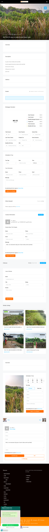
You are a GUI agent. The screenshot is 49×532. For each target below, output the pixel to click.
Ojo (4, 502)
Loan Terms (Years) (9, 137)
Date (20, 160)
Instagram (35, 520)
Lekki (5, 475)
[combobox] (11, 163)
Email (33, 172)
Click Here (18, 206)
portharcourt (6, 500)
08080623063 (14, 222)
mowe (5, 496)
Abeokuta (6, 494)
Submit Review (9, 298)
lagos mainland (7, 473)
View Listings (41, 214)
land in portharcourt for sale (33, 350)
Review (6, 287)
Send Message (14, 455)
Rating (26, 282)
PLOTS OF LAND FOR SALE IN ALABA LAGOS (13, 327)
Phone (20, 172)
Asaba (5, 506)
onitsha (5, 504)
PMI (19, 143)
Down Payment (22, 132)
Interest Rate (34, 132)
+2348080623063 (22, 222)
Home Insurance (35, 137)
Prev (9, 420)
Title (6, 282)
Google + (21, 520)
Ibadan (5, 498)
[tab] (45, 8)
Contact (27, 477)
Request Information (10, 255)
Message (7, 177)
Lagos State (6, 487)
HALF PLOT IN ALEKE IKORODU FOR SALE (35, 327)
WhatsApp (30, 222)
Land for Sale (12, 334)
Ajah (6, 479)
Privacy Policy (27, 523)
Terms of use (28, 481)
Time (33, 160)
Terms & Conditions (34, 523)
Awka (5, 485)
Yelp (22, 521)
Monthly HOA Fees (9, 143)
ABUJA (5, 481)
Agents (27, 479)
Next (40, 420)
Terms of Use (20, 188)
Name (6, 172)
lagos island (6, 477)
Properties (28, 475)
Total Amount (8, 132)
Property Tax (21, 137)
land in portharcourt (18, 334)
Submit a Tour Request (10, 191)
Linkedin (28, 520)
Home (5, 34)
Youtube (28, 521)
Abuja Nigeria (8, 483)
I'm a (26, 236)
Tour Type (7, 160)
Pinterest (42, 520)
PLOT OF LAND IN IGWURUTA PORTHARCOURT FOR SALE (16, 350)
